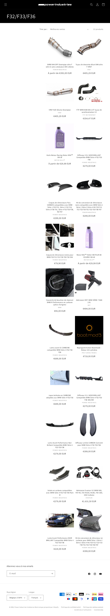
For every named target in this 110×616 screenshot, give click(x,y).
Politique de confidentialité (71, 607)
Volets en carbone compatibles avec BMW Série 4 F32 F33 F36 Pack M (60, 492)
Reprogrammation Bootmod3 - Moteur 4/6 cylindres (89, 349)
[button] (6, 5)
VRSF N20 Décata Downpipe (60, 110)
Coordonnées (98, 610)
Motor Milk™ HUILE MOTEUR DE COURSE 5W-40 (89, 256)
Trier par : (43, 29)
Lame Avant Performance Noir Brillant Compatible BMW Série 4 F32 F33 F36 (60, 445)
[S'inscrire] (52, 573)
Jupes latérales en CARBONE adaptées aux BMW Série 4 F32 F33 (59, 396)
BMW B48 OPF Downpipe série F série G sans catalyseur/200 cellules (60, 65)
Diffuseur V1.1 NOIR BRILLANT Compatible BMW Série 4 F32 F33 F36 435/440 (89, 397)
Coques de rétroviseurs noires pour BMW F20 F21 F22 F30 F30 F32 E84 (59, 256)
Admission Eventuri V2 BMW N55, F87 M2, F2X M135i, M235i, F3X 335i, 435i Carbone (89, 492)
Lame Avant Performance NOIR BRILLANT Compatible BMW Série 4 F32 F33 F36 (60, 540)
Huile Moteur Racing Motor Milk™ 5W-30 (60, 156)
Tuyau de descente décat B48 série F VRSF (89, 65)
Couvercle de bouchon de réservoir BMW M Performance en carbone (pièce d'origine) (59, 302)
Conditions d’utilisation (82, 610)
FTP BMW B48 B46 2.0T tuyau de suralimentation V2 (89, 111)
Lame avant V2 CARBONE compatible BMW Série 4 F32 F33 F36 (59, 350)
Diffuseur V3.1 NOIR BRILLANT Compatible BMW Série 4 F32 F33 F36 (89, 157)
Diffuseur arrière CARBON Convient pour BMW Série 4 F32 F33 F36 (89, 444)
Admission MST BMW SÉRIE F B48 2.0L (89, 301)
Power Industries (20, 607)
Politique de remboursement (93, 607)
